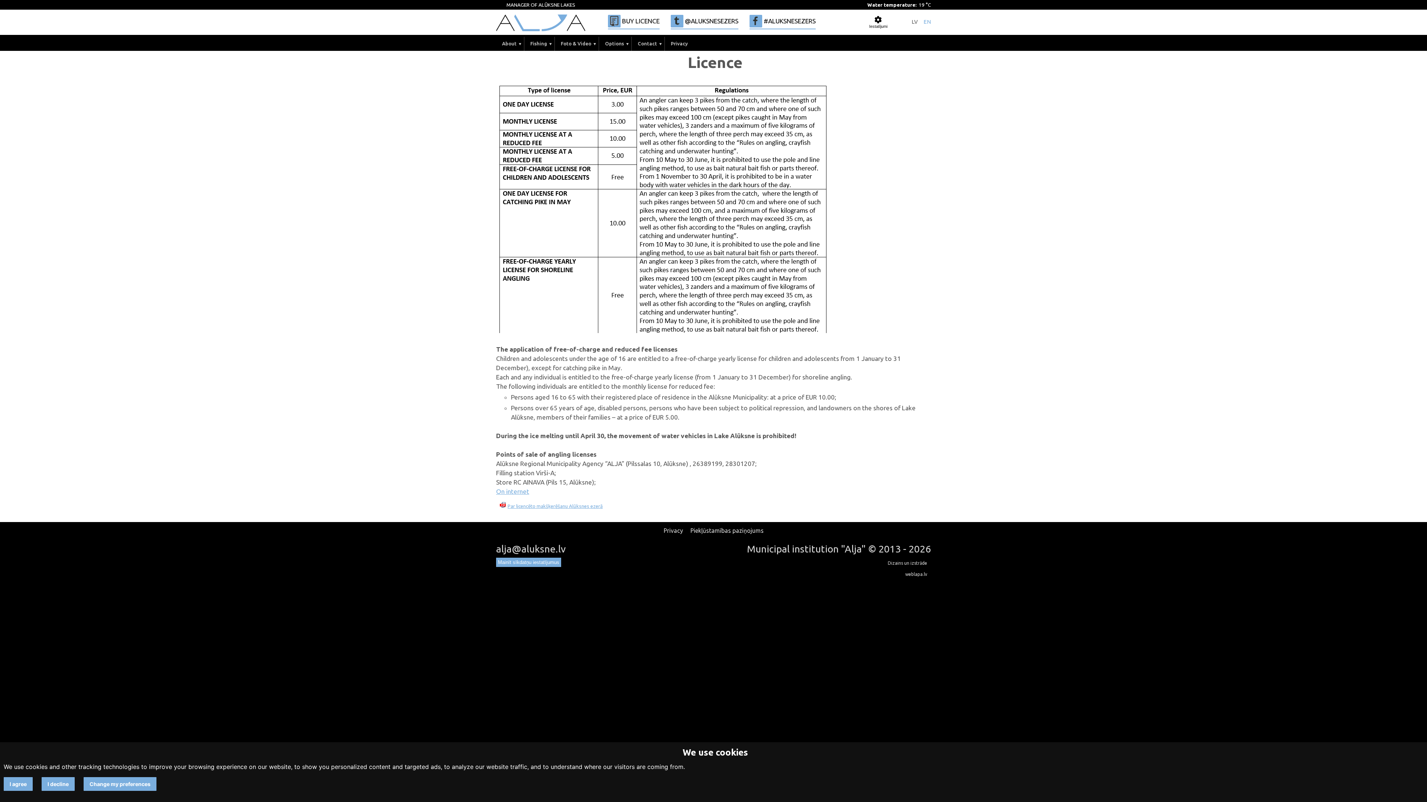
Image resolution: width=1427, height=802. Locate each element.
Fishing (538, 43)
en (927, 22)
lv (915, 22)
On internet (512, 491)
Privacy (679, 43)
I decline (58, 784)
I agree (18, 784)
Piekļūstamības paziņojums (727, 531)
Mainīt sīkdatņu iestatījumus (528, 562)
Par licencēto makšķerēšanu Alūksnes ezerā (555, 506)
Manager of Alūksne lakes (541, 5)
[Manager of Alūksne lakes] (540, 22)
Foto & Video (576, 43)
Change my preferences (120, 784)
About (509, 43)
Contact (647, 43)
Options (614, 43)
